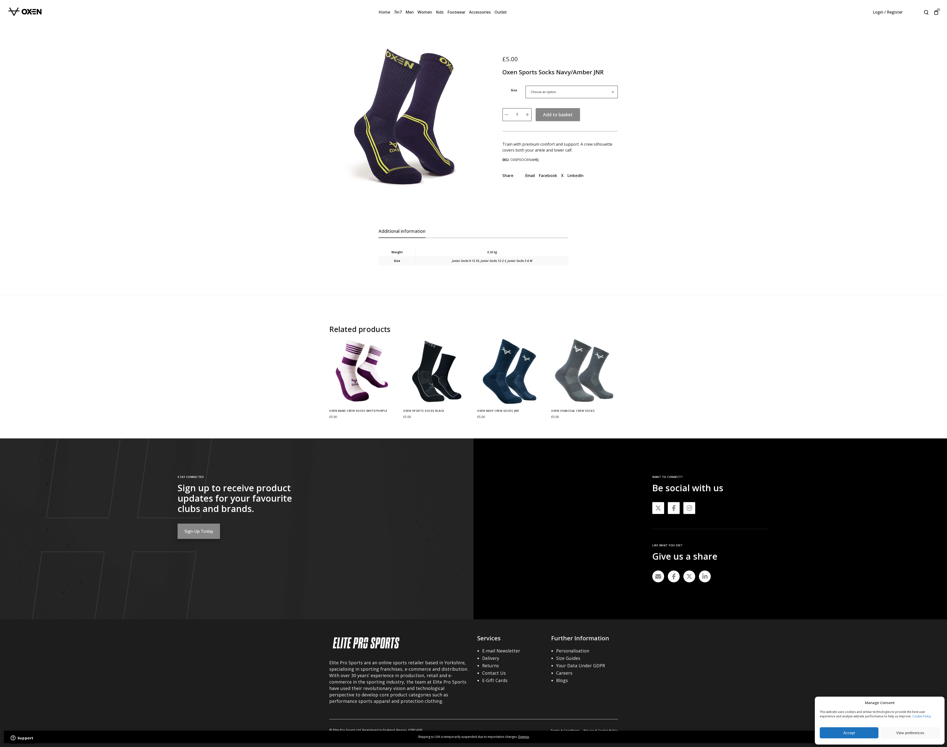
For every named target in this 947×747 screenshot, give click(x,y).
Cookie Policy (921, 716)
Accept (849, 733)
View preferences (910, 733)
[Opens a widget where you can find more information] (22, 738)
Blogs (562, 680)
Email (530, 175)
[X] (689, 576)
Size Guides (568, 658)
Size (514, 90)
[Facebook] (674, 576)
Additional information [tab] (402, 231)
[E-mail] (658, 576)
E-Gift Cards (495, 680)
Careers (564, 673)
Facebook (548, 175)
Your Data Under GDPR (580, 665)
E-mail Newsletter (501, 651)
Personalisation (572, 651)
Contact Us (494, 673)
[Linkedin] (705, 576)
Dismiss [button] (523, 737)
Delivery (490, 658)
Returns (490, 665)
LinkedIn (575, 175)
